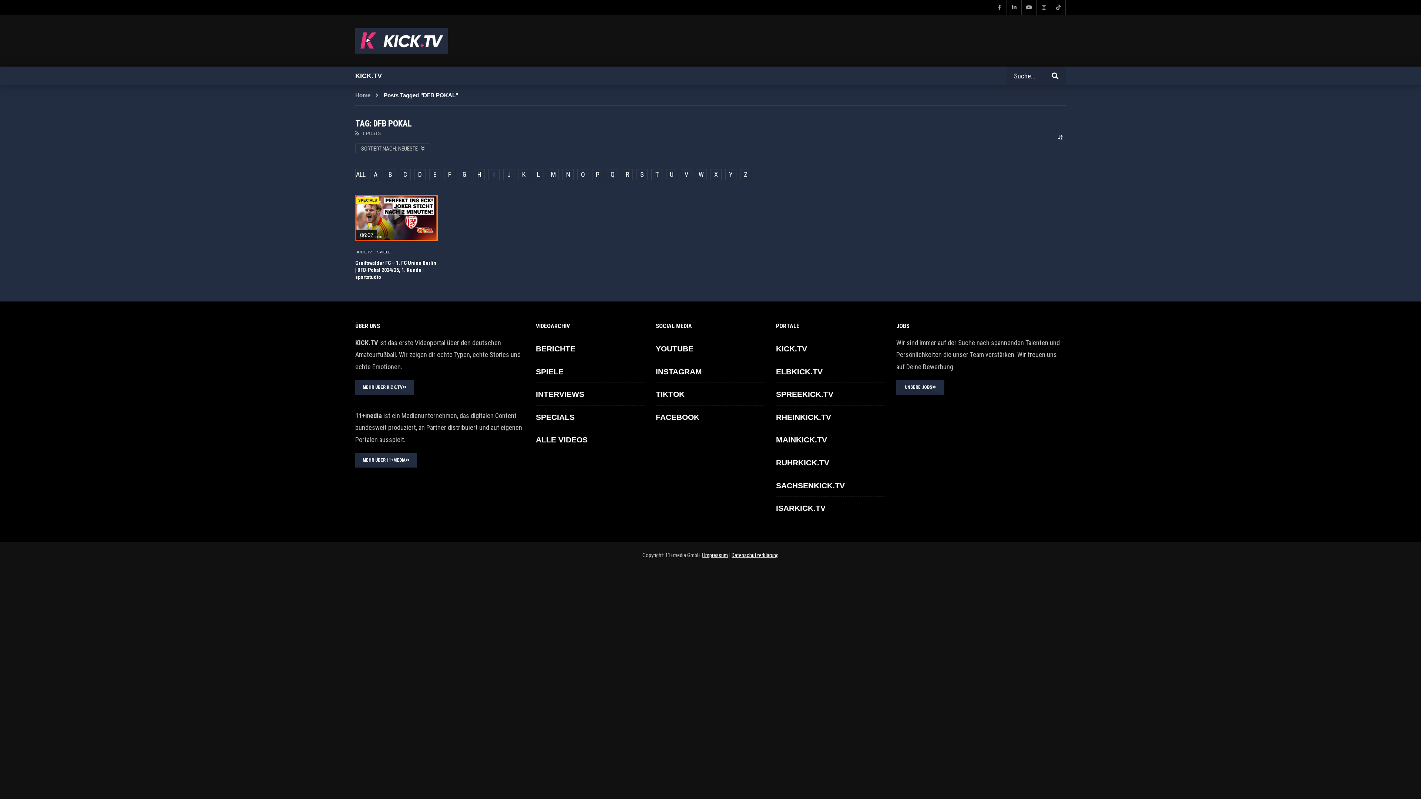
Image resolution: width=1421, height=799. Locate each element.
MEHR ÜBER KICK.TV (383, 387)
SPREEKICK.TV (804, 394)
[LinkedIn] (1014, 7)
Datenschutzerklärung (755, 555)
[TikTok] (1058, 7)
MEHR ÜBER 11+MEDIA (384, 460)
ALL (361, 174)
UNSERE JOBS (918, 387)
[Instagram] (1043, 7)
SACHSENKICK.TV (810, 485)
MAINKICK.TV (801, 439)
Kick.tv (368, 76)
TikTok (670, 394)
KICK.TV (364, 252)
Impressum (715, 555)
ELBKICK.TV (799, 371)
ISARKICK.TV (801, 508)
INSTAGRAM (679, 371)
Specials (367, 200)
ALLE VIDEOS (562, 439)
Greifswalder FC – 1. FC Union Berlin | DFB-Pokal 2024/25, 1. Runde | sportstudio (395, 270)
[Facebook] (999, 7)
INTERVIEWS (560, 394)
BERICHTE (555, 348)
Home (362, 95)
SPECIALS (555, 417)
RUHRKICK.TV (802, 462)
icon (396, 216)
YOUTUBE (674, 348)
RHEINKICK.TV (803, 417)
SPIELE (384, 252)
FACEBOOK (677, 417)
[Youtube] (1028, 7)
